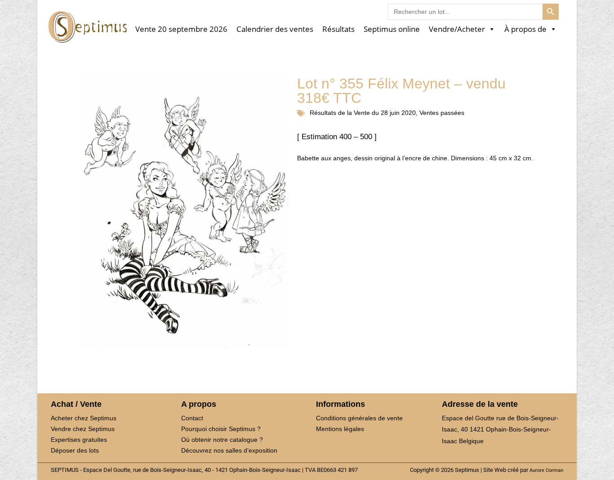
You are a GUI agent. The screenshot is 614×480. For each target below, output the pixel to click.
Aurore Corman (546, 470)
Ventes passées (441, 112)
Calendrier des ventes (274, 29)
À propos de (525, 29)
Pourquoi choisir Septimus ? (221, 428)
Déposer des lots (75, 450)
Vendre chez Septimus (83, 428)
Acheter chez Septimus (83, 418)
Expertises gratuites (79, 439)
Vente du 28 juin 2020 (385, 112)
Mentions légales (340, 428)
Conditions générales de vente (359, 418)
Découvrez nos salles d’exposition (229, 450)
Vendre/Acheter (457, 29)
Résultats (338, 29)
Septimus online (392, 29)
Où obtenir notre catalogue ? (222, 439)
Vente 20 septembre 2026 (181, 29)
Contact (192, 418)
